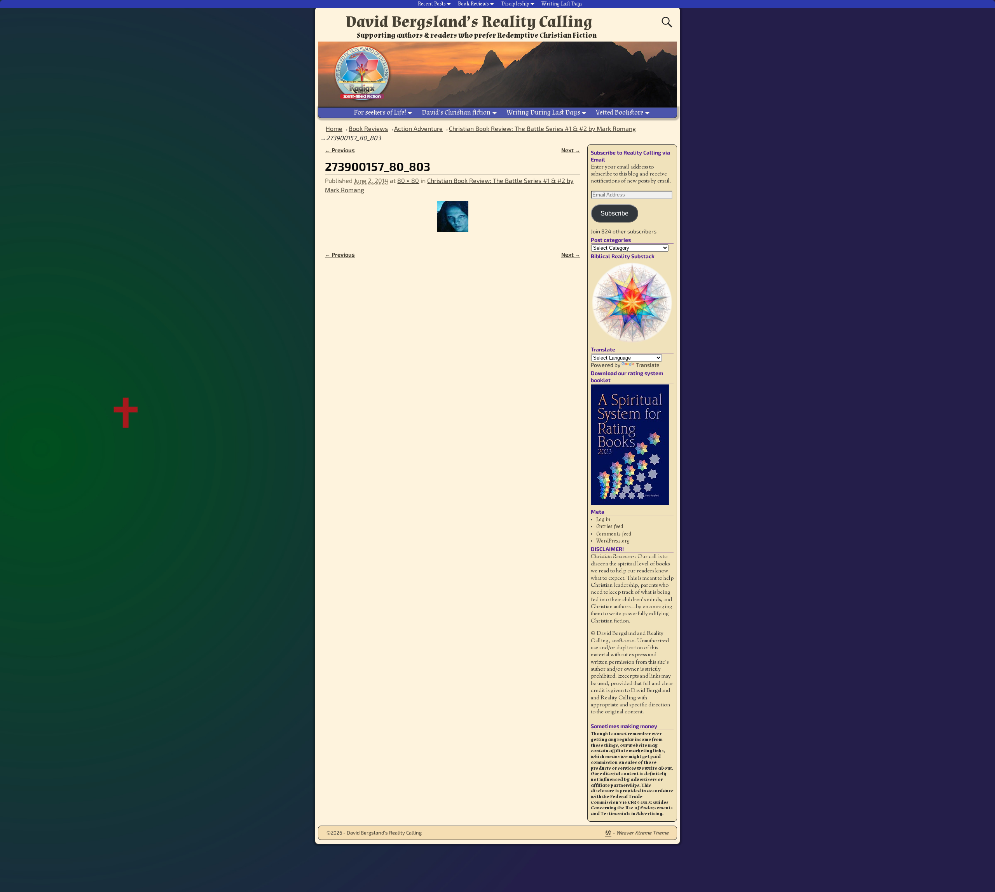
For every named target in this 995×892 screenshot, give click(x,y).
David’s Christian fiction (456, 112)
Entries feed (609, 526)
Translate (648, 365)
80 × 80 (408, 180)
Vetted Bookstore (619, 112)
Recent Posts (432, 3)
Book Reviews (473, 3)
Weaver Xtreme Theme (642, 832)
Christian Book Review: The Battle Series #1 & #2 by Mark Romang (542, 128)
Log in (603, 519)
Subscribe (614, 213)
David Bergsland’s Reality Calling (469, 21)
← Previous (340, 150)
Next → (570, 150)
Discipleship (515, 3)
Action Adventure (418, 128)
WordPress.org (613, 540)
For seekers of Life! (380, 112)
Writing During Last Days (543, 112)
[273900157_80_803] (452, 221)
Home (334, 128)
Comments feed (613, 533)
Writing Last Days (562, 3)
